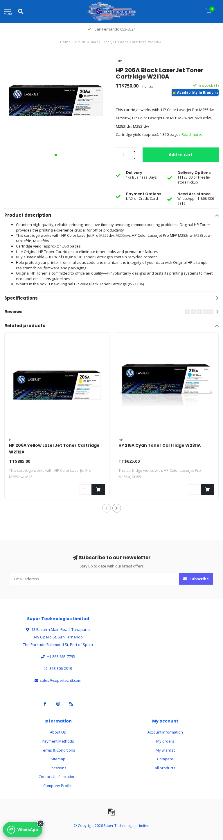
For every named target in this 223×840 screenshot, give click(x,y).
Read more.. (192, 134)
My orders (165, 741)
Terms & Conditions (58, 750)
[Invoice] (111, 811)
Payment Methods (58, 741)
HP (120, 61)
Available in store (195, 92)
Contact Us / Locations (58, 776)
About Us (58, 732)
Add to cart (181, 154)
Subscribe (198, 578)
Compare (165, 758)
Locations (58, 767)
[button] (56, 155)
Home (65, 42)
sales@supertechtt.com (60, 680)
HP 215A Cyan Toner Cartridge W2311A (159, 445)
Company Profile (58, 785)
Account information (165, 732)
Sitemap (58, 758)
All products (165, 767)
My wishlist (165, 750)
